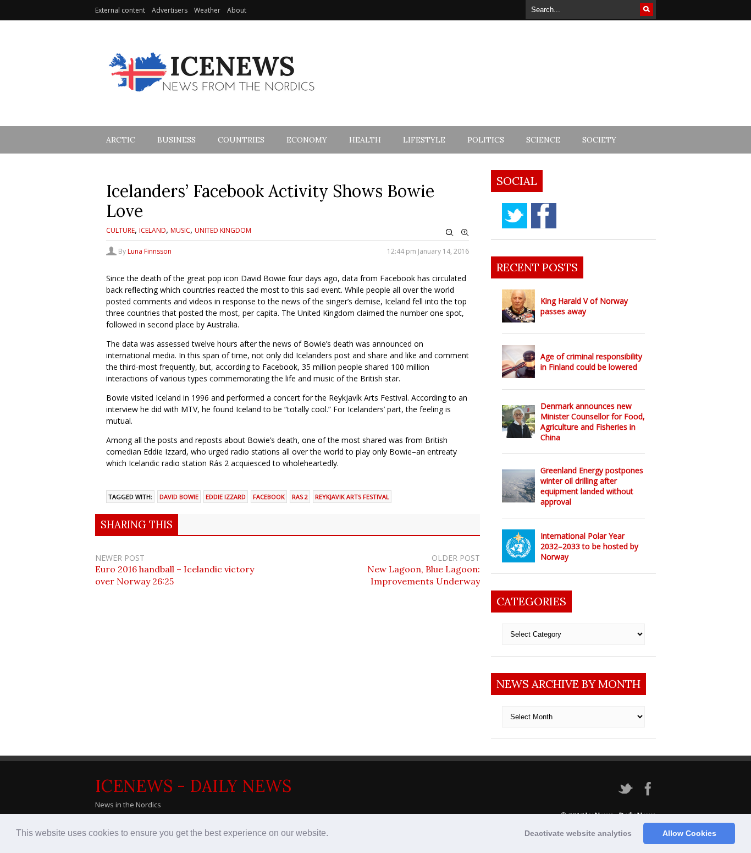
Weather (207, 10)
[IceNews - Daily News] (212, 98)
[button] (332, 834)
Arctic (120, 140)
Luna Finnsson (150, 251)
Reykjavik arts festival (352, 497)
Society (599, 140)
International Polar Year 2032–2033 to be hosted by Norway (589, 546)
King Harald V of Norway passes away (584, 306)
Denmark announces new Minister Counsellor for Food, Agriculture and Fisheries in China (592, 421)
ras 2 (300, 497)
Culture (120, 230)
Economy (306, 140)
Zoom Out (450, 233)
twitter (514, 215)
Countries (241, 140)
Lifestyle (424, 140)
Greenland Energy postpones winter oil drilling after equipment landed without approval (591, 486)
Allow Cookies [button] (689, 833)
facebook (269, 497)
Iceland (152, 230)
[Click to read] (518, 305)
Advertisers (169, 10)
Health (365, 140)
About (236, 10)
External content (120, 10)
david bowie (178, 497)
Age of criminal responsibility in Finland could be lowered (591, 361)
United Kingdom (223, 230)
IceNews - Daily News (193, 786)
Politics (485, 140)
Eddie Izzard (226, 497)
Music (180, 230)
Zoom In (465, 233)
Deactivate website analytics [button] (578, 833)
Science (543, 140)
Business (176, 140)
